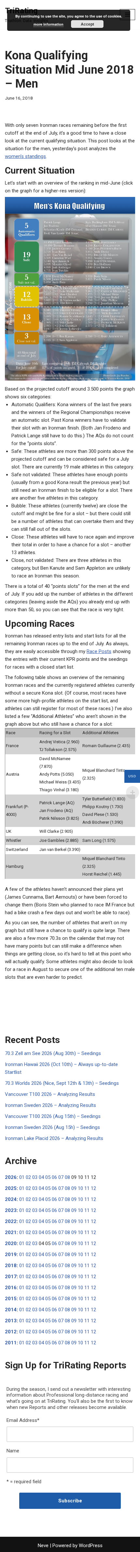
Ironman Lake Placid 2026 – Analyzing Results (54, 1138)
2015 (11, 1299)
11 (87, 1188)
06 (54, 1177)
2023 (11, 1210)
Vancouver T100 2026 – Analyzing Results (50, 1094)
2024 (11, 1199)
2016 (11, 1288)
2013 (11, 1321)
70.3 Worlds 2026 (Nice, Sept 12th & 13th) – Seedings (62, 1083)
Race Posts (99, 651)
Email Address (23, 1420)
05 (47, 1177)
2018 (11, 1265)
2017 (11, 1276)
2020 (11, 1243)
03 (34, 1177)
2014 (11, 1310)
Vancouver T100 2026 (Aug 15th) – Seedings (53, 1116)
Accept (87, 24)
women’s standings (25, 156)
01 (21, 1177)
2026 (11, 1177)
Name (13, 1451)
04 (41, 1177)
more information (48, 24)
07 (60, 1177)
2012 (11, 1332)
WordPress (91, 1545)
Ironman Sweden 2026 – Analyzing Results (50, 1105)
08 (67, 1177)
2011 (11, 1343)
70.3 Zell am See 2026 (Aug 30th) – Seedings (53, 1053)
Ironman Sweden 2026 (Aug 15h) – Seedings (52, 1127)
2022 (11, 1221)
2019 (11, 1254)
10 (80, 1188)
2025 (11, 1188)
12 (93, 1188)
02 (28, 1177)
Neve (43, 1545)
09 (74, 1188)
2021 (11, 1232)
